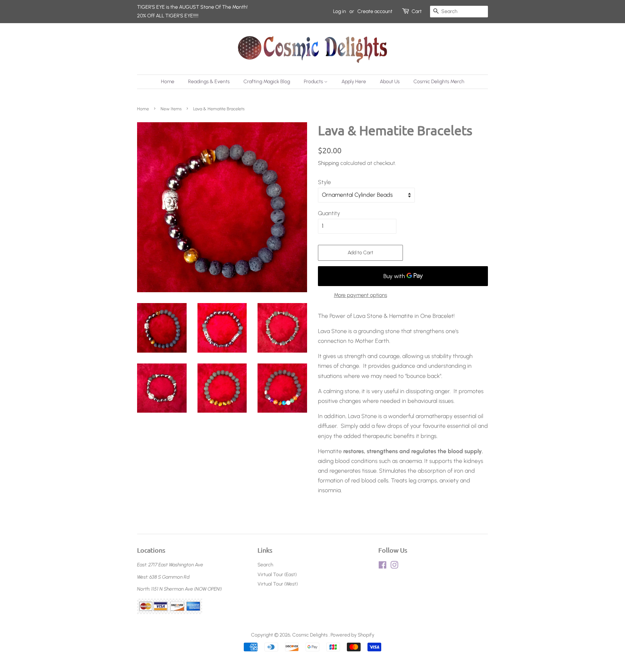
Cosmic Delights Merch (438, 81)
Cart (417, 11)
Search (265, 564)
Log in (339, 11)
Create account (374, 11)
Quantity (329, 213)
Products (314, 81)
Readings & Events (209, 81)
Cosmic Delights (310, 635)
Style (324, 182)
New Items (171, 108)
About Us (390, 81)
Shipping (328, 163)
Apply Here (353, 81)
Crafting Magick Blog (266, 81)
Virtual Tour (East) (277, 574)
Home (167, 81)
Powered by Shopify (352, 635)
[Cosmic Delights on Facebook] (382, 566)
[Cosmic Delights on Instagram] (394, 566)
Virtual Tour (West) (278, 584)
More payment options (360, 295)
